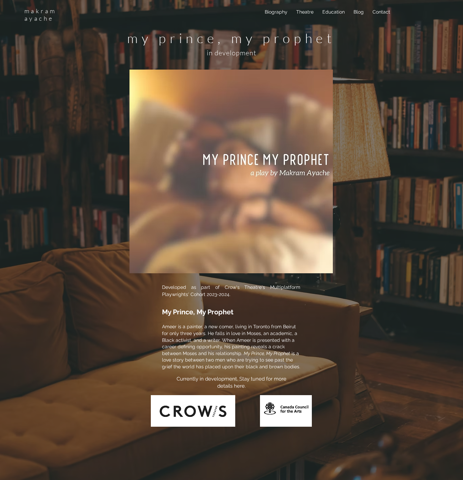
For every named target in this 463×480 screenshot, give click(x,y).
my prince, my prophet (231, 38)
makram (40, 11)
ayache (39, 18)
